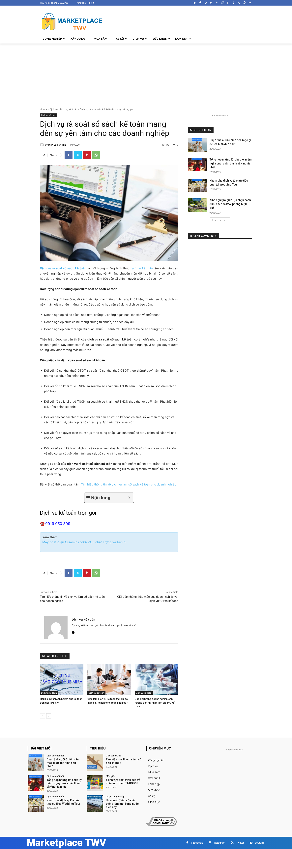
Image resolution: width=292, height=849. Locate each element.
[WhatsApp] (96, 155)
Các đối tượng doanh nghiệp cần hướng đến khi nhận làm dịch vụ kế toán (154, 702)
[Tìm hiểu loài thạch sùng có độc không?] (95, 762)
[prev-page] (42, 715)
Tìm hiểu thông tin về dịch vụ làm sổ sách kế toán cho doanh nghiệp (128, 484)
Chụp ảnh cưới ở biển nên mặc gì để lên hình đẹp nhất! (63, 763)
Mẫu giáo (110, 776)
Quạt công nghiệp (115, 796)
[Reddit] (222, 3)
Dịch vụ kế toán (68, 109)
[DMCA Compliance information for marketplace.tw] (161, 825)
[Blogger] (194, 3)
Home (43, 109)
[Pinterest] (216, 3)
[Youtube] (250, 3)
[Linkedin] (211, 3)
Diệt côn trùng (113, 755)
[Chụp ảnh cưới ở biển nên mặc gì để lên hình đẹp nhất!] (197, 145)
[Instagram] (205, 3)
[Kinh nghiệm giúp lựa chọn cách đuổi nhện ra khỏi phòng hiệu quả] (197, 205)
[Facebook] (200, 3)
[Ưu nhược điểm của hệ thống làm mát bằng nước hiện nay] (95, 803)
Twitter (240, 842)
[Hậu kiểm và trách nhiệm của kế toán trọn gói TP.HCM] (61, 679)
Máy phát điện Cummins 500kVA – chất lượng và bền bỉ (84, 542)
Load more (218, 220)
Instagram (219, 842)
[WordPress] (244, 3)
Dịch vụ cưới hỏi (55, 755)
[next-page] (48, 715)
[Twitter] (239, 3)
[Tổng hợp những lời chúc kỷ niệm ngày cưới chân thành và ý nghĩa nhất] (197, 164)
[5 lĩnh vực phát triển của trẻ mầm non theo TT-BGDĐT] (95, 783)
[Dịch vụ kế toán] (42, 145)
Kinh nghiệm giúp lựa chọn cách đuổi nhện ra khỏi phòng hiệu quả (230, 203)
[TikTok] (227, 3)
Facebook (197, 842)
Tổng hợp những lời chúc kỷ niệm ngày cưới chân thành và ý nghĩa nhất (231, 163)
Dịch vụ (53, 109)
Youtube (259, 842)
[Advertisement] (146, 73)
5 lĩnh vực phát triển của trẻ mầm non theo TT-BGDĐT (123, 781)
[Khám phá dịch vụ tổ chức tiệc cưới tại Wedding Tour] (197, 185)
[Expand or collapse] (129, 497)
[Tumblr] (233, 3)
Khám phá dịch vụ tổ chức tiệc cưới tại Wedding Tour (63, 802)
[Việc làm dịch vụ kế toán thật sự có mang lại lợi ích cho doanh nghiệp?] (109, 679)
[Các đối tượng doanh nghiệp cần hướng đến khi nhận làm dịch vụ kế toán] (156, 679)
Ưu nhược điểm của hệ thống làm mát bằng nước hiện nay (122, 804)
